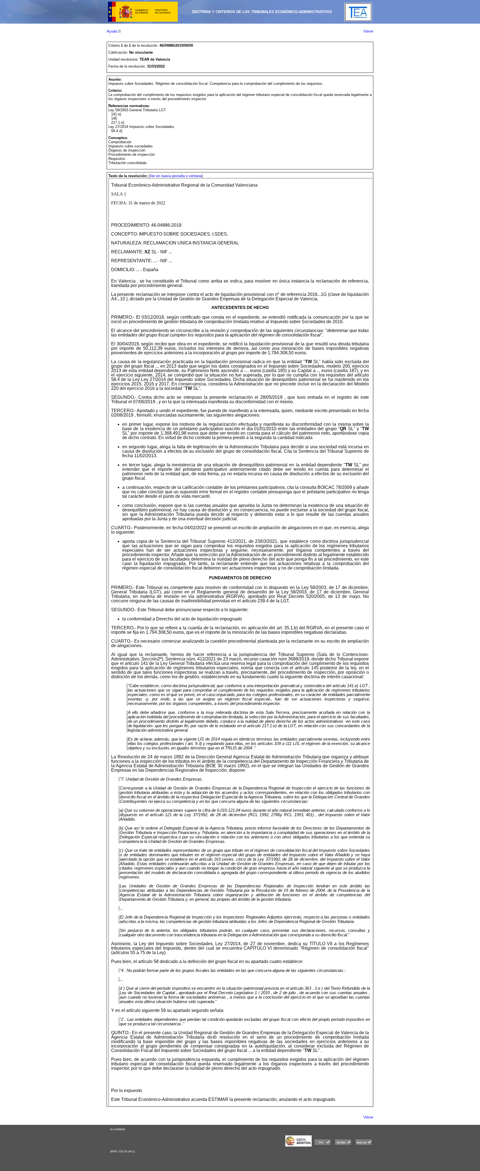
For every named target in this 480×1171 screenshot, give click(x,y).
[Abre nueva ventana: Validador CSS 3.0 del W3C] (322, 1145)
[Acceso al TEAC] (358, 20)
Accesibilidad (117, 1129)
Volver (368, 31)
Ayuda (112, 31)
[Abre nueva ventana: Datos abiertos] (298, 1145)
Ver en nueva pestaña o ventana (176, 176)
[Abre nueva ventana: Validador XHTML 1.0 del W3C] (343, 1145)
